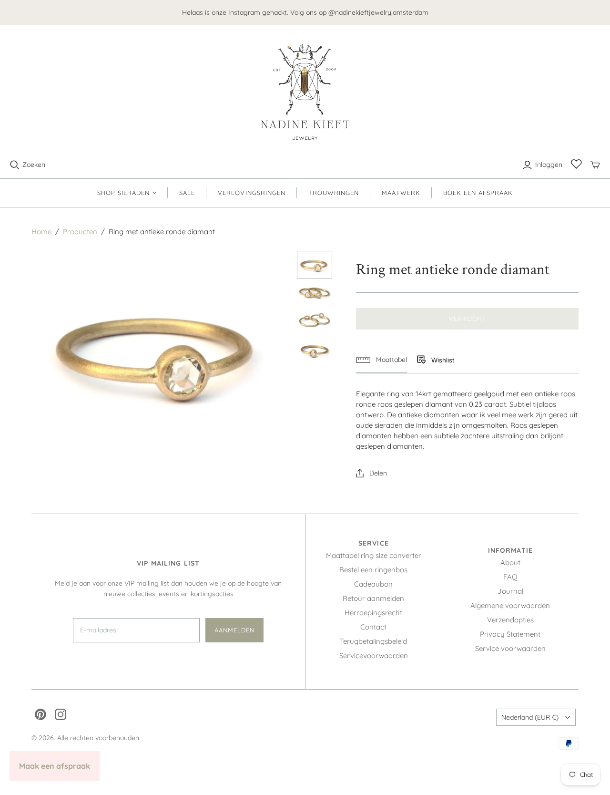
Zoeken (33, 164)
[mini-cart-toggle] (595, 165)
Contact (373, 626)
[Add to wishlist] (420, 360)
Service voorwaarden (510, 648)
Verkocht (467, 318)
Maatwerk (401, 192)
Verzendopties (510, 619)
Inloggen (548, 164)
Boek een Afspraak (478, 192)
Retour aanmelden (373, 598)
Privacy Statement (510, 634)
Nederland (530, 717)
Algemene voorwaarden (510, 605)
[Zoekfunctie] (15, 165)
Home (41, 231)
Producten (80, 231)
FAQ (510, 576)
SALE (187, 192)
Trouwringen (333, 192)
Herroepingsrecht (373, 612)
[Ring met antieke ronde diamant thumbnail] (315, 265)
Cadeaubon (373, 584)
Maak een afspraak (54, 766)
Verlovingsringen (251, 192)
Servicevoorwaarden (373, 655)
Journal (510, 591)
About (510, 562)
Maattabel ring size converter (373, 555)
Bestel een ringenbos (373, 569)
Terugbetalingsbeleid (373, 641)
